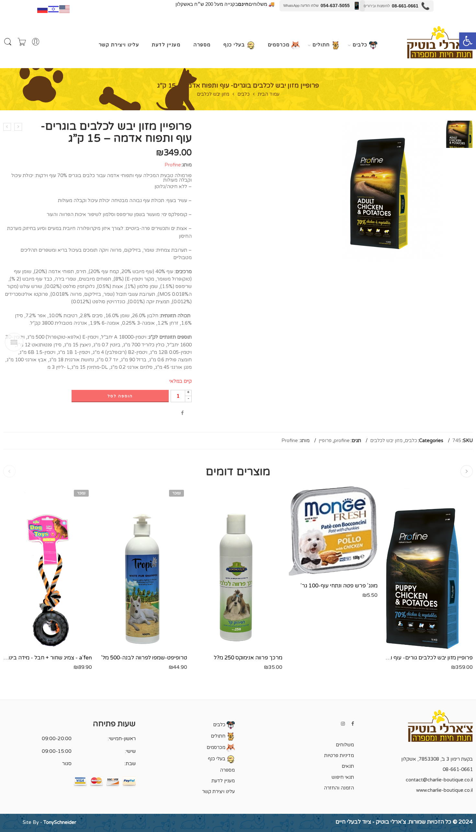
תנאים (348, 766)
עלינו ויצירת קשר (119, 45)
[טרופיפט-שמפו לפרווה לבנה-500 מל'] (142, 568)
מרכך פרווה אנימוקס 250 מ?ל (248, 658)
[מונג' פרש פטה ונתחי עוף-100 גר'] (333, 532)
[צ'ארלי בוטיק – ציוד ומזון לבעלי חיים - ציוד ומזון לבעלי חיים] (440, 42)
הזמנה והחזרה (339, 788)
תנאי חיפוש (343, 777)
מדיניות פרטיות (339, 755)
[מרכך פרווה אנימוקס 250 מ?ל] (238, 568)
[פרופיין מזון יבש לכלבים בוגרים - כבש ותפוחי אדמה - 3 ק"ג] (18, 127)
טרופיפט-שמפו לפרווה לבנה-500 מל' (144, 658)
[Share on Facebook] (182, 413)
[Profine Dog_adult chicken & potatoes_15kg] (459, 134)
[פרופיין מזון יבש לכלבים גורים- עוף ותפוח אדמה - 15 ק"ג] (428, 568)
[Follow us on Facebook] (352, 724)
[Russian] (42, 8)
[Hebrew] (53, 8)
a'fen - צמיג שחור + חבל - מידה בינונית (47, 658)
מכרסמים (280, 45)
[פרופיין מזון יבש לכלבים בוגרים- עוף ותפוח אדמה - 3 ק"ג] (7, 127)
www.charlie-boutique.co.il (444, 790)
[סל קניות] (21, 42)
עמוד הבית (268, 94)
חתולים (322, 45)
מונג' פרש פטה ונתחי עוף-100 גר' (339, 586)
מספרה (201, 45)
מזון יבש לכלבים (213, 94)
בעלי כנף (234, 45)
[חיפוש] (7, 42)
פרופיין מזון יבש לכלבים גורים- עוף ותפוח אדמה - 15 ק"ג (428, 658)
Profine (172, 165)
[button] (467, 40)
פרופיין (325, 440)
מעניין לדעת (166, 45)
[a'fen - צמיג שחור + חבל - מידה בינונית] (47, 568)
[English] (64, 8)
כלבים (361, 45)
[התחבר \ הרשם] (35, 42)
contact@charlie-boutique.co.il (439, 780)
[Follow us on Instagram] (343, 724)
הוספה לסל (120, 396)
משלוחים (345, 745)
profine (342, 440)
